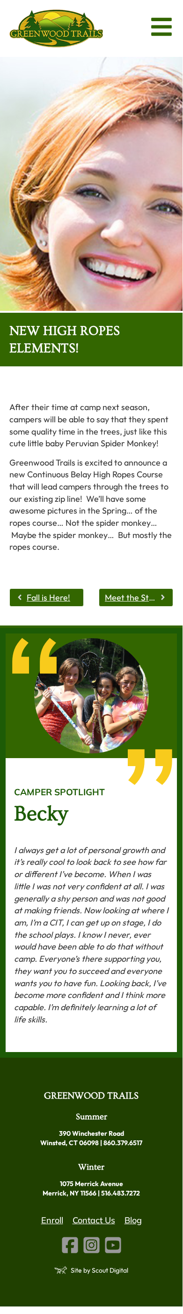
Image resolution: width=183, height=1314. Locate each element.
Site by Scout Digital (99, 1270)
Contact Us (94, 1220)
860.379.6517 (122, 1143)
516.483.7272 (120, 1193)
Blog (133, 1220)
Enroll (52, 1220)
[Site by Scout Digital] (60, 1270)
